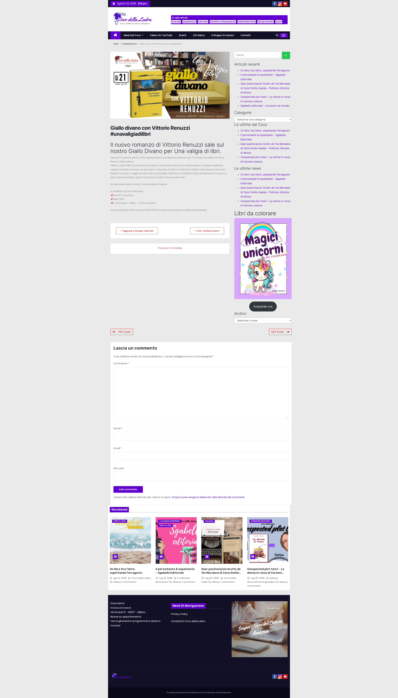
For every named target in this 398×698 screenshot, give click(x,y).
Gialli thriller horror (246, 21)
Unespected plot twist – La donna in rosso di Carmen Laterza (265, 572)
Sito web (118, 468)
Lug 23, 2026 (258, 578)
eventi (279, 21)
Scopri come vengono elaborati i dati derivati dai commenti (208, 497)
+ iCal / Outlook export (207, 230)
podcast (176, 21)
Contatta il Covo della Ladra (188, 621)
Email (117, 448)
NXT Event (277, 331)
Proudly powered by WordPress (183, 692)
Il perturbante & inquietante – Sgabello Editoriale (175, 570)
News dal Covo (133, 35)
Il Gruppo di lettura (223, 35)
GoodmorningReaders (260, 521)
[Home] (115, 35)
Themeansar (224, 692)
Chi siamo (199, 35)
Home (116, 44)
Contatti (245, 35)
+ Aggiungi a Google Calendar (136, 230)
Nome (118, 428)
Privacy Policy (179, 614)
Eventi (182, 35)
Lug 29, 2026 (212, 578)
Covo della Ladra (141, 578)
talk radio (203, 21)
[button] (277, 35)
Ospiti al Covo (120, 521)
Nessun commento (125, 582)
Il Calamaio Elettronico (170, 521)
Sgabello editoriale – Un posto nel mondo (265, 105)
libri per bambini (265, 21)
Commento (121, 363)
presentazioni (189, 21)
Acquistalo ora (263, 306)
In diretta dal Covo (129, 44)
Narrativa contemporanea (222, 21)
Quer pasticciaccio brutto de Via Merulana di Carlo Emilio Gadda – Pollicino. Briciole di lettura (265, 88)
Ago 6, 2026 (120, 578)
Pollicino (209, 521)
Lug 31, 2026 (166, 578)
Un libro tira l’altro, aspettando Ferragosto (265, 70)
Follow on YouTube (161, 35)
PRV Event (124, 331)
